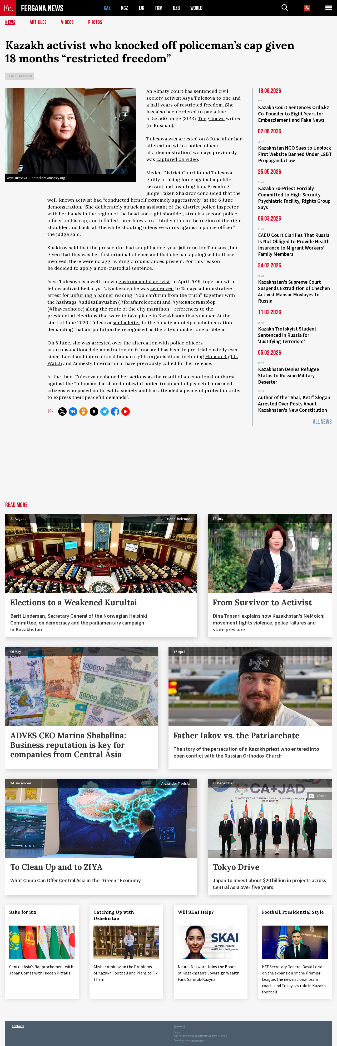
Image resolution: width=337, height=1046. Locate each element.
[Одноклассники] (83, 411)
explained (108, 377)
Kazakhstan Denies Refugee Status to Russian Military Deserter (288, 375)
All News (322, 422)
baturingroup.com (206, 1035)
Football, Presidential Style (293, 912)
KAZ (107, 8)
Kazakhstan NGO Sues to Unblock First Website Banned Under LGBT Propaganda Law (295, 154)
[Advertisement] (168, 462)
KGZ (124, 8)
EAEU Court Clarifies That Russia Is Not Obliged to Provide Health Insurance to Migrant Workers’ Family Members (294, 244)
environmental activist (144, 281)
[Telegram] (104, 411)
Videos (67, 22)
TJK (141, 8)
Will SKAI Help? (196, 912)
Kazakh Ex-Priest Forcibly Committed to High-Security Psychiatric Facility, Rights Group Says (294, 197)
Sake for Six (23, 912)
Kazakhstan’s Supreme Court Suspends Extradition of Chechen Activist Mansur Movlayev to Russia (294, 291)
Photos (95, 22)
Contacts (18, 1026)
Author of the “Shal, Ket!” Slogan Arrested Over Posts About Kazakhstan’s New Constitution (294, 403)
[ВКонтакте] (73, 411)
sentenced (162, 288)
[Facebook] (115, 411)
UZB (176, 8)
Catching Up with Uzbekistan (113, 915)
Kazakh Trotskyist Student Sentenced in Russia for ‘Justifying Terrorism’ (287, 335)
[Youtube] (125, 411)
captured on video (177, 159)
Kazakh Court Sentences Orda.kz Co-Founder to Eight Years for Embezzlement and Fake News (293, 113)
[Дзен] (94, 411)
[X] (62, 411)
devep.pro (197, 1040)
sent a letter (126, 322)
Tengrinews (211, 118)
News (10, 22)
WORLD (196, 8)
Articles (38, 22)
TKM (158, 8)
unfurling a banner (91, 295)
